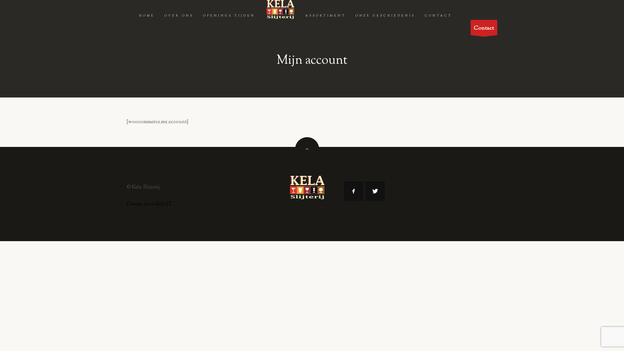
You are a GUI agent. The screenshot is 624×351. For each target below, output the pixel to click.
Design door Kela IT (149, 204)
